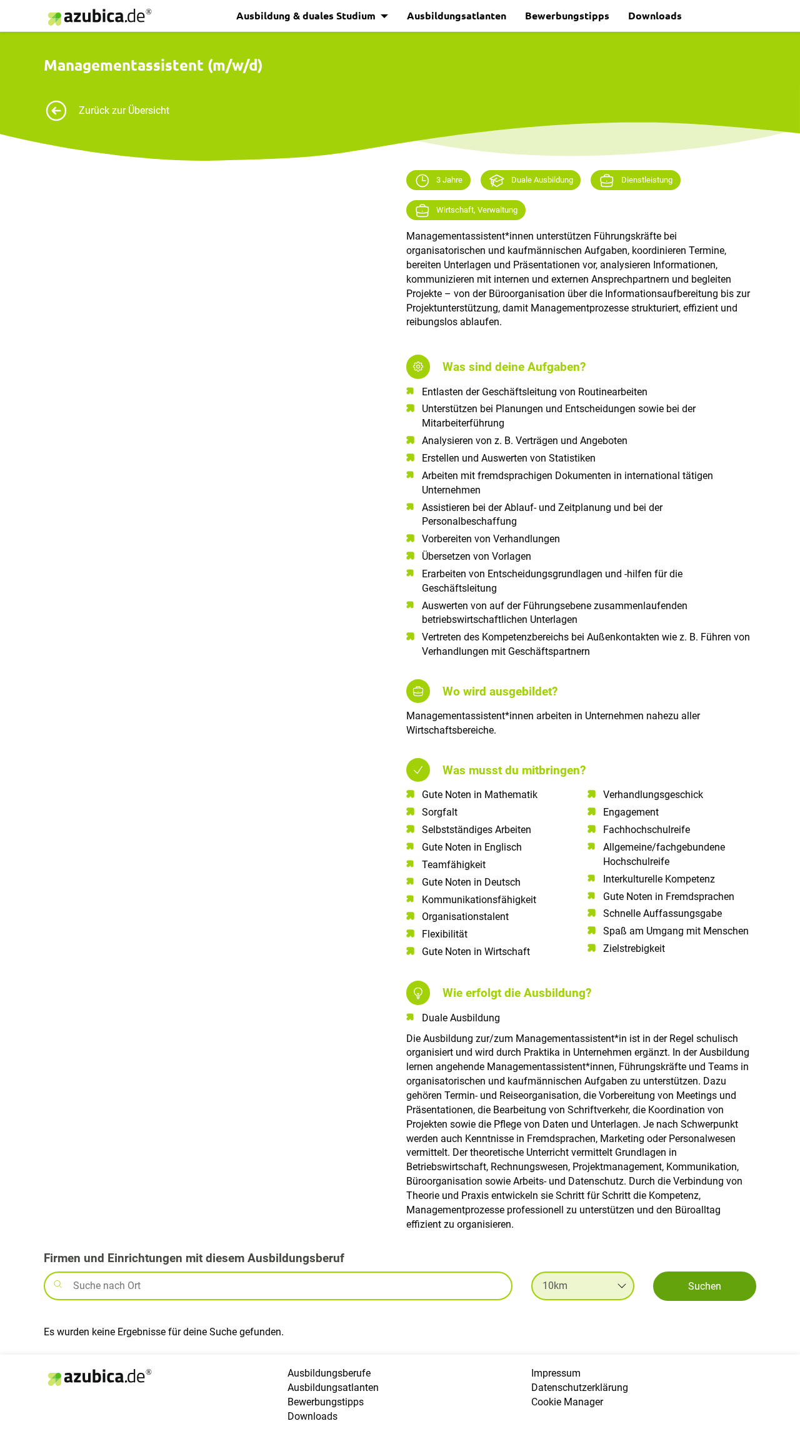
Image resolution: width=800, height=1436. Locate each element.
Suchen (704, 1286)
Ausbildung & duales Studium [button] (307, 15)
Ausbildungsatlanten (456, 15)
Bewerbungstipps (567, 15)
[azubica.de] (99, 17)
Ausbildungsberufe (329, 1373)
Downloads (655, 15)
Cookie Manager (567, 1402)
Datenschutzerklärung (579, 1387)
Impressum (556, 1373)
